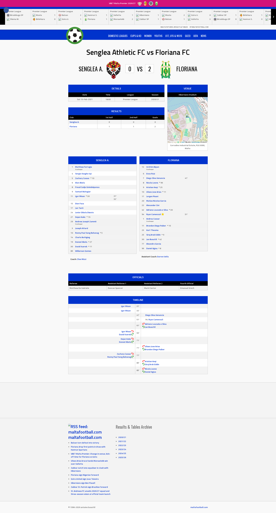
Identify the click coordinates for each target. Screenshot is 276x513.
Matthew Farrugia (83, 166)
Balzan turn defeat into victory (85, 442)
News (203, 36)
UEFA (195, 36)
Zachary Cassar (82, 178)
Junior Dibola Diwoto (84, 212)
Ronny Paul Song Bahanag (87, 232)
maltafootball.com (85, 437)
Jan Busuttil (151, 239)
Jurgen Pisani (152, 196)
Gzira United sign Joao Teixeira (85, 478)
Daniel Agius (151, 248)
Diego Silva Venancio (155, 178)
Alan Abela (80, 182)
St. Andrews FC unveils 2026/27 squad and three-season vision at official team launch (90, 492)
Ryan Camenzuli (153, 214)
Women (148, 36)
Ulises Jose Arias (153, 191)
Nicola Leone (152, 182)
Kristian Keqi (152, 187)
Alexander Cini (152, 205)
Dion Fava (79, 203)
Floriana (73, 126)
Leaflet (183, 142)
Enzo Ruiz (150, 173)
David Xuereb (81, 246)
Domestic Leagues (118, 36)
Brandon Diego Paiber (156, 225)
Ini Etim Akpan (152, 166)
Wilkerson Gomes (83, 250)
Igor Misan (80, 196)
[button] (187, 117)
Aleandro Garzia (153, 243)
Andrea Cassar (153, 218)
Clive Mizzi (81, 259)
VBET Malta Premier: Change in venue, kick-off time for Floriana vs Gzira (90, 455)
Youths (158, 36)
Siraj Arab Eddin (153, 234)
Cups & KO (135, 36)
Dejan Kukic (80, 216)
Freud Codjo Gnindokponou (87, 187)
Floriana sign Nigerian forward (85, 474)
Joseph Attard (81, 228)
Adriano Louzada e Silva (157, 209)
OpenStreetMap (196, 142)
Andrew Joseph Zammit (85, 221)
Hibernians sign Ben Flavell (83, 482)
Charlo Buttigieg (82, 237)
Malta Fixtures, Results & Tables (174, 27)
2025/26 (122, 457)
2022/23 (122, 445)
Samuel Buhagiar (83, 191)
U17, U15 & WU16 (173, 36)
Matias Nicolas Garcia (156, 200)
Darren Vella (163, 256)
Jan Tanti (79, 207)
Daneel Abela (81, 241)
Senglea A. (74, 121)
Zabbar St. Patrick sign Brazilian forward (89, 486)
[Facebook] (6, 10)
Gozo (187, 36)
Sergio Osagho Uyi (83, 173)
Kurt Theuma (152, 230)
